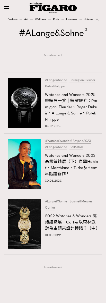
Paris (56, 19)
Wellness (40, 19)
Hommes (71, 19)
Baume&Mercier (80, 201)
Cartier (50, 208)
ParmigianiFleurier (82, 80)
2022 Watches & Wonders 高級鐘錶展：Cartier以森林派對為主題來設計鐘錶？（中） (71, 222)
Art (26, 19)
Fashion (12, 19)
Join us (88, 19)
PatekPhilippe (55, 86)
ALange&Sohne (56, 80)
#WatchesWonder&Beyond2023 (68, 141)
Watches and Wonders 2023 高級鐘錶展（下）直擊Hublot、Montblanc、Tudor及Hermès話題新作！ (71, 165)
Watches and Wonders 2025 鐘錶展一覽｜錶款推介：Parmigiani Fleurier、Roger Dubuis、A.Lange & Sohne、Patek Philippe (71, 107)
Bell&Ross (76, 147)
